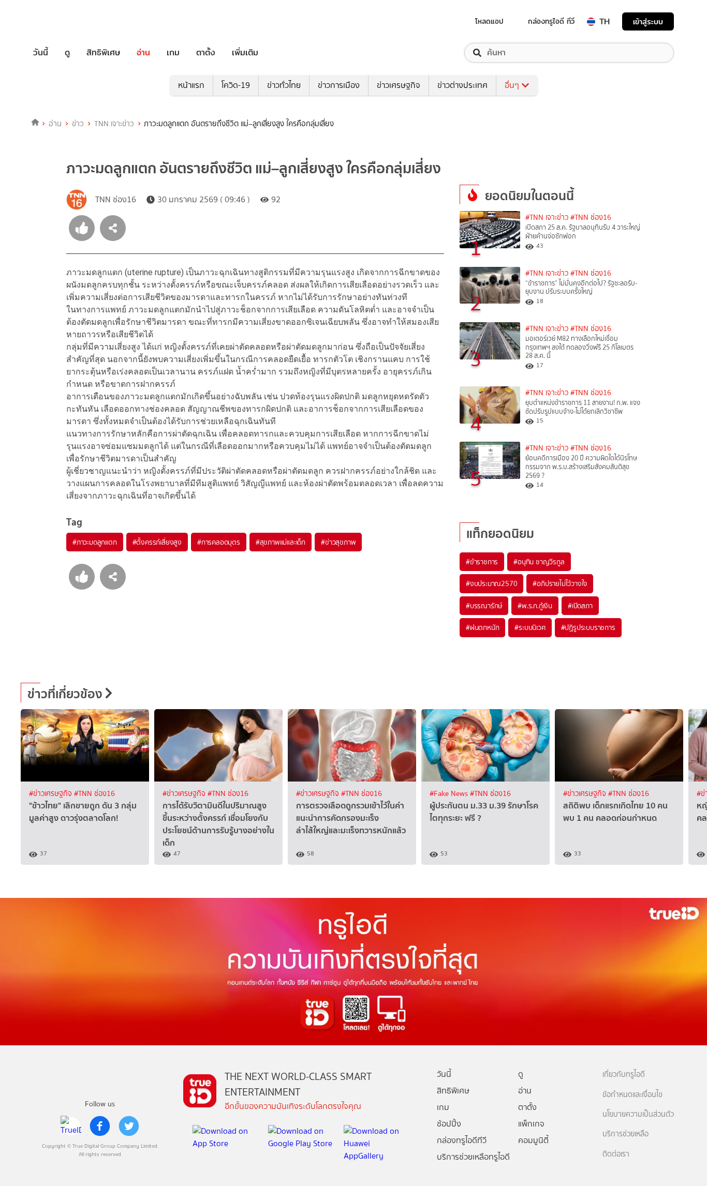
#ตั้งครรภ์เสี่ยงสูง (157, 542)
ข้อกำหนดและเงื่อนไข (632, 1094)
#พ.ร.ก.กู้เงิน (535, 605)
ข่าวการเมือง (339, 85)
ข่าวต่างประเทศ (462, 85)
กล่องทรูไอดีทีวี (462, 1140)
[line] (71, 1126)
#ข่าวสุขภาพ (338, 542)
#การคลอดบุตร (218, 542)
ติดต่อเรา (615, 1154)
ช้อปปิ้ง (449, 1124)
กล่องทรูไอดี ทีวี (551, 21)
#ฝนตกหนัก (482, 627)
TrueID (64, 21)
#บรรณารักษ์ (484, 605)
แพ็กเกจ (531, 1124)
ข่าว (78, 123)
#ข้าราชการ (482, 562)
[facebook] (100, 1126)
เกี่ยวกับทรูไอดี (623, 1074)
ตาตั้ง (205, 53)
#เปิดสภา (580, 605)
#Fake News (450, 793)
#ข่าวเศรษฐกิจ (51, 793)
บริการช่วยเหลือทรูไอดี (473, 1157)
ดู (67, 53)
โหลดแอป (489, 21)
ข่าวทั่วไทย (284, 85)
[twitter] (129, 1126)
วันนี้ (40, 53)
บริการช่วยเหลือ (625, 1134)
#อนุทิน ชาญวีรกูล (538, 562)
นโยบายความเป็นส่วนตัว (638, 1114)
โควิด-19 (236, 85)
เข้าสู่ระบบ (648, 21)
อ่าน (143, 53)
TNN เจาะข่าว (114, 123)
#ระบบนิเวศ (529, 627)
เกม (173, 53)
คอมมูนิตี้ (533, 1140)
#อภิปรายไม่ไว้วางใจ (560, 583)
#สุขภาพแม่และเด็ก (280, 542)
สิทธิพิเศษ (103, 53)
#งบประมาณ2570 (491, 583)
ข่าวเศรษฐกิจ (398, 85)
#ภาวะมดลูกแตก (94, 542)
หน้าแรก (191, 85)
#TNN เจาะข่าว (546, 217)
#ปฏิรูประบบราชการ (588, 627)
